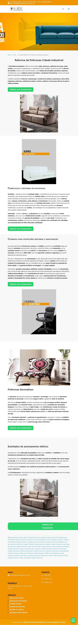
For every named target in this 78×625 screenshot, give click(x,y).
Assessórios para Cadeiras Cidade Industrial (26, 537)
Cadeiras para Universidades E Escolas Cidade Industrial (45, 540)
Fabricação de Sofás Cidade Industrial (40, 546)
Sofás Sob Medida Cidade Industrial (31, 558)
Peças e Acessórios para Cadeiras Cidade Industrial (36, 549)
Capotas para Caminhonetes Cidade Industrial (42, 542)
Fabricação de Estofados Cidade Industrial (48, 544)
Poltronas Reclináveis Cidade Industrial (32, 551)
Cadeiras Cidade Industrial (48, 537)
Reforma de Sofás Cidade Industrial (52, 555)
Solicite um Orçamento (20, 89)
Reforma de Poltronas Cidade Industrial (27, 555)
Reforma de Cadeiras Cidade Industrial (32, 553)
